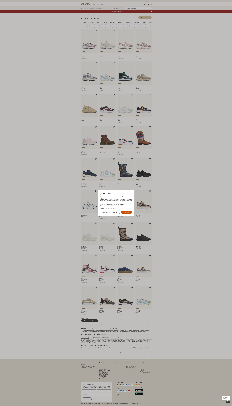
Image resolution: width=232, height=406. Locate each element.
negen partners (108, 196)
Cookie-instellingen (104, 212)
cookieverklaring (121, 204)
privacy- (114, 204)
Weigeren (115, 212)
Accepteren (126, 212)
